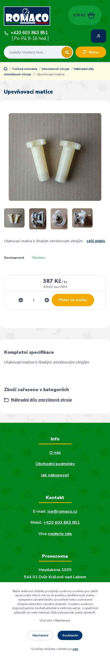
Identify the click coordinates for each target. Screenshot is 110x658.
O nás (55, 452)
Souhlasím (70, 635)
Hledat (66, 52)
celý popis (95, 241)
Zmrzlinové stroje (55, 69)
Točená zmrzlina (24, 69)
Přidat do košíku (73, 300)
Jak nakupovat (55, 475)
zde (75, 649)
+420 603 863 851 (29, 32)
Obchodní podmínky (55, 464)
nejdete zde (60, 534)
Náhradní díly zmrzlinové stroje (41, 399)
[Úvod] (22, 16)
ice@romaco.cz (62, 511)
